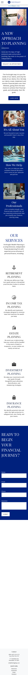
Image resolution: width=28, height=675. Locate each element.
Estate (14, 672)
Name (3, 472)
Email (3, 482)
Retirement (14, 668)
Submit (5, 514)
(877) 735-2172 (15, 654)
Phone (3, 491)
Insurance (14, 674)
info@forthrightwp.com (14, 663)
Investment (14, 670)
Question (4, 501)
